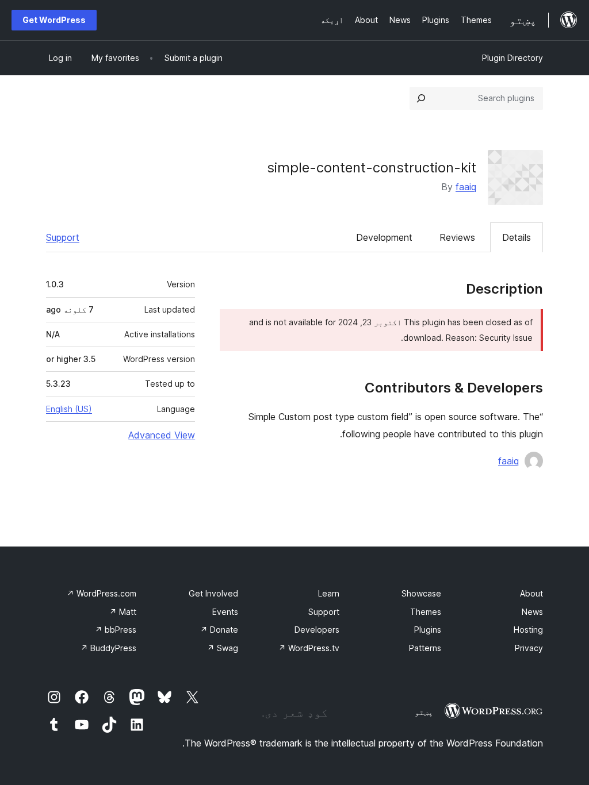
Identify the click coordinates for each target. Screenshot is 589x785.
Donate (219, 629)
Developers (316, 629)
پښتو (424, 712)
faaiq (466, 187)
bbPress (115, 629)
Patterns (425, 648)
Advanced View (161, 435)
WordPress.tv (308, 648)
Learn (328, 593)
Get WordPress (54, 20)
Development (384, 237)
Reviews (457, 237)
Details (516, 237)
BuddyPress (108, 648)
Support (62, 237)
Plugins (427, 629)
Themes (425, 612)
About (531, 593)
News (532, 612)
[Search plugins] (421, 98)
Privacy (529, 648)
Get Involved (213, 593)
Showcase (421, 593)
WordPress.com (101, 593)
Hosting (528, 629)
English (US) (69, 409)
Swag (222, 648)
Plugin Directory (512, 58)
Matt (122, 612)
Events (225, 612)
